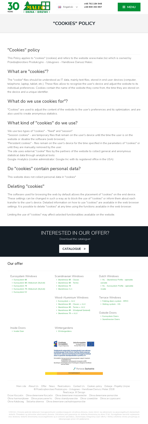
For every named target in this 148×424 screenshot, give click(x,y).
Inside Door (19, 331)
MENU (131, 7)
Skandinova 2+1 (65, 289)
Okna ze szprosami (110, 398)
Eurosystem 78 (20, 286)
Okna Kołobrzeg (16, 401)
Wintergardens (64, 331)
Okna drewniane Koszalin (39, 395)
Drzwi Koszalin (15, 395)
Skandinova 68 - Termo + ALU (71, 307)
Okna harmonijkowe (18, 398)
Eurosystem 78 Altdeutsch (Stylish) (29, 289)
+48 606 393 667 (93, 7)
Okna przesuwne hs (41, 398)
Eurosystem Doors (110, 316)
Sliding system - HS (111, 304)
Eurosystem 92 (20, 292)
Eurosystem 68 (20, 279)
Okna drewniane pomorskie (103, 395)
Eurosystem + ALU (66, 301)
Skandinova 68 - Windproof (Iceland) (74, 310)
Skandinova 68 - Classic (68, 279)
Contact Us (79, 386)
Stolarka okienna (35, 401)
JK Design (80, 392)
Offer (43, 386)
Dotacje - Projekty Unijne (117, 386)
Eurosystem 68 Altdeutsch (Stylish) (29, 283)
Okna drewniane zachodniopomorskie (65, 401)
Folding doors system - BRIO (115, 301)
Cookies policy (94, 386)
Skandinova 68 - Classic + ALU (72, 304)
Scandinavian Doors (111, 319)
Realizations (64, 386)
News (52, 386)
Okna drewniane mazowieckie (71, 395)
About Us (34, 386)
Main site (21, 386)
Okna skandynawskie (66, 398)
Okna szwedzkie (89, 398)
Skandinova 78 (64, 286)
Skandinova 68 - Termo (68, 283)
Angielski (68, 6)
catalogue (71, 249)
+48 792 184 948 (93, 3)
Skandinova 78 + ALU (67, 313)
